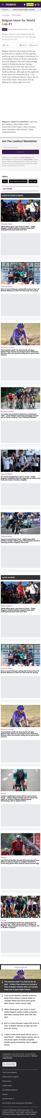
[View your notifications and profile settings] (24, 5)
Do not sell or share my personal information (17, 1103)
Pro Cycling (5, 15)
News (4, 29)
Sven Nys (32, 181)
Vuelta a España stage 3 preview (24, 9)
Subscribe (30, 4)
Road (5, 181)
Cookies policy (7, 1085)
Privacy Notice (28, 159)
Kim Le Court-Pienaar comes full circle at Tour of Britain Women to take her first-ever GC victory (21, 1025)
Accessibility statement (10, 1090)
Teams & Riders (16, 15)
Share (7, 45)
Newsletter (35, 45)
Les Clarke (13, 29)
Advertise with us (8, 1099)
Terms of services (26, 157)
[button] (38, 5)
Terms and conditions (9, 1072)
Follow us (24, 45)
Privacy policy (6, 1081)
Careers (5, 1094)
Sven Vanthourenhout (18, 181)
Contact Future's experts (10, 1077)
